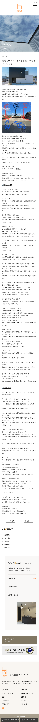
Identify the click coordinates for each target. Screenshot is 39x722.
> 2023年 (6, 545)
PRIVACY (5, 704)
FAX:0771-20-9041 (24, 684)
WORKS (5, 690)
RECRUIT (24, 690)
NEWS (23, 700)
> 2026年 (6, 535)
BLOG (23, 697)
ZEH (3, 697)
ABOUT (24, 704)
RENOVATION (27, 693)
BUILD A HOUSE (9, 693)
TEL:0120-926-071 (9, 684)
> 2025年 (6, 538)
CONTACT (6, 700)
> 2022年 (6, 548)
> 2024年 (6, 541)
